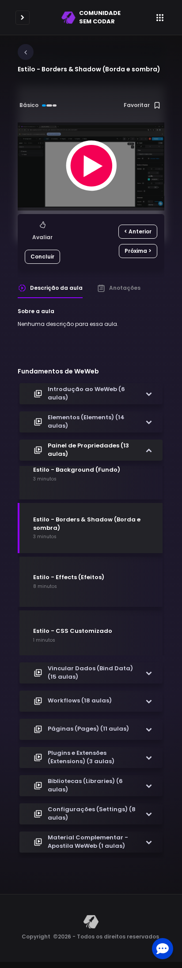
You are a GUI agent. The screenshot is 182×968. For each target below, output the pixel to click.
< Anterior (138, 231)
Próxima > (138, 251)
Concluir (42, 256)
